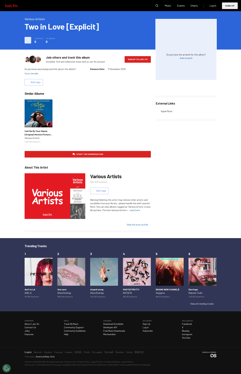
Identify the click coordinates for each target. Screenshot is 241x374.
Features (29, 334)
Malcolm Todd (195, 292)
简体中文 (139, 352)
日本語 (78, 352)
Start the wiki (31, 73)
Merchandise (109, 334)
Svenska (119, 352)
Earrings (193, 289)
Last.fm (15, 5)
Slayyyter (160, 292)
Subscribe (148, 330)
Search (157, 5)
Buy (29, 122)
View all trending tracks (202, 303)
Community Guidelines (75, 330)
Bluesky (185, 330)
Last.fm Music (127, 362)
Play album (38, 113)
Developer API (110, 327)
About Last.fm (32, 323)
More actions (28, 40)
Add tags (35, 82)
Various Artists (32, 138)
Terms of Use (70, 362)
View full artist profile (137, 224)
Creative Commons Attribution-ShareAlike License (103, 364)
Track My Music (71, 323)
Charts (194, 5)
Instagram (187, 334)
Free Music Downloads (114, 330)
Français (58, 352)
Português (97, 352)
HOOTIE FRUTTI (131, 289)
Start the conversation (89, 154)
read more (135, 210)
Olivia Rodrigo (64, 292)
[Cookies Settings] (6, 368)
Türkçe (129, 352)
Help (66, 334)
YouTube (186, 337)
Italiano (68, 352)
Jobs (27, 330)
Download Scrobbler (113, 323)
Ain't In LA (30, 289)
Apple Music (166, 111)
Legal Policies (97, 362)
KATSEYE (127, 292)
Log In (213, 5)
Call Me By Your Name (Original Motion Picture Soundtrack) (37, 134)
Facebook (187, 323)
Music (168, 5)
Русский (108, 352)
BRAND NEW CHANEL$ (167, 289)
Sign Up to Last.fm (138, 59)
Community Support (74, 327)
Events (181, 5)
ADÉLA (28, 292)
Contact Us (30, 327)
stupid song (96, 289)
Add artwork (186, 58)
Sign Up (229, 5)
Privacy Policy (83, 362)
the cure (61, 289)
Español (48, 352)
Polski (87, 352)
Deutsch (38, 352)
